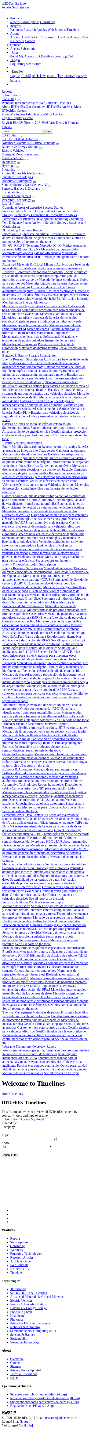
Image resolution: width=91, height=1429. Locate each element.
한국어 (52, 76)
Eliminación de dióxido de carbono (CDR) (58, 955)
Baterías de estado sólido (54, 424)
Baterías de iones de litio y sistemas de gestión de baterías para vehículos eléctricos (42, 391)
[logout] (25, 1421)
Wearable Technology (16, 200)
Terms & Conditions (23, 1374)
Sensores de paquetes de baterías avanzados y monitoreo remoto (40, 365)
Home (6, 1094)
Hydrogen (8, 165)
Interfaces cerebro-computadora (50, 910)
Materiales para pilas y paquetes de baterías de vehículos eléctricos (43, 406)
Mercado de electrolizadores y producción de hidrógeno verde (43, 674)
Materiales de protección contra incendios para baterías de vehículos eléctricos (45, 488)
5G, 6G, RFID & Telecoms (20, 139)
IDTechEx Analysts (68, 37)
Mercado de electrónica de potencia (25, 530)
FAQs (14, 1378)
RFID (37, 257)
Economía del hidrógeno (57, 598)
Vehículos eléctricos (61, 484)
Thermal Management (16, 196)
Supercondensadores (16, 427)
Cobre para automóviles (55, 465)
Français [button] (73, 122)
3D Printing (9, 135)
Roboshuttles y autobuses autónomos (40, 803)
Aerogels (8, 272)
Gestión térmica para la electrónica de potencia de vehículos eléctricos (40, 555)
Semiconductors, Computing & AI (33, 1331)
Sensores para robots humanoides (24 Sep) (38, 1394)
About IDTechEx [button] (13, 106)
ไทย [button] (52, 122)
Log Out (67, 56)
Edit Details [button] (34, 114)
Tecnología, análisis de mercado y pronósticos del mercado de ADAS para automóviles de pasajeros (41, 520)
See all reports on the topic (34, 241)
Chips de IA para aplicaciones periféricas (45, 820)
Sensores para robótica (43, 807)
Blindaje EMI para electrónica (54, 291)
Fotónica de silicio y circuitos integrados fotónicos (43, 718)
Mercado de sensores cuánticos (34, 762)
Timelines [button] (64, 103)
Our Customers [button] (36, 106)
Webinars (16, 29)
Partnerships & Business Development (28, 219)
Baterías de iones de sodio (19, 424)
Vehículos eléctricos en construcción (53, 481)
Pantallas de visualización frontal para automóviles (43, 501)
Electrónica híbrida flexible (60, 735)
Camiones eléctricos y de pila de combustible (44, 471)
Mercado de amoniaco (58, 568)
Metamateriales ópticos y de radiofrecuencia (31, 253)
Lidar (57, 712)
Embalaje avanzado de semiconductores (42, 705)
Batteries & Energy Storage (20, 146)
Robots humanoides (51, 784)
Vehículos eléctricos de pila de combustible (51, 670)
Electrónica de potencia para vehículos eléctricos (47, 526)
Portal (14, 56)
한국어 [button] (43, 122)
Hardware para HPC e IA (42, 841)
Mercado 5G (48, 245)
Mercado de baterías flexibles (27, 389)
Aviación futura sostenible (36, 549)
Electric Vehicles (13, 150)
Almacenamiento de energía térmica (26, 431)
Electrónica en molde (16, 739)
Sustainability (11, 192)
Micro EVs (22, 515)
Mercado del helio (44, 298)
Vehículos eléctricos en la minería (24, 484)
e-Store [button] (47, 114)
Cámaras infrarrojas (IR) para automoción (39, 788)
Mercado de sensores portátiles (22, 1073)
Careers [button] (22, 110)
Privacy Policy (20, 1370)
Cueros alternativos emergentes (35, 970)
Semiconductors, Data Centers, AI (24, 184)
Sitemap (15, 1366)
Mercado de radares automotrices (55, 769)
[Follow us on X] (49, 1188)
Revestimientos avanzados (64, 268)
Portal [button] (6, 114)
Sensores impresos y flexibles (34, 743)
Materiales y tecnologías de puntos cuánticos (40, 338)
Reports (15, 22)
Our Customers (44, 37)
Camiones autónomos (70, 450)
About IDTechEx (21, 37)
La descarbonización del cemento (38, 585)
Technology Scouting (68, 219)
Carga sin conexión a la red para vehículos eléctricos (41, 691)
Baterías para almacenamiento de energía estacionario (43, 376)
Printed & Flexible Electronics (22, 173)
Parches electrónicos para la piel (65, 731)
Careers (30, 41)
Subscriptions (30, 22)
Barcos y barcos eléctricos (66, 473)
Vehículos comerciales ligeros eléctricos (28, 477)
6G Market (65, 245)
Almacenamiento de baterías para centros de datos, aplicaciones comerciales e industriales (42, 382)
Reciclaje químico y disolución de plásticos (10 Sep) (45, 1398)
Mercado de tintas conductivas (59, 279)
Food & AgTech (12, 158)
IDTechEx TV (20, 1269)
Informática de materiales (19, 333)
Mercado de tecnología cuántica (23, 864)
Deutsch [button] (61, 122)
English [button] (7, 122)
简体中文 (39, 76)
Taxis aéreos (47, 450)
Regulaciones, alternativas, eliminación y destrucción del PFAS (42, 638)
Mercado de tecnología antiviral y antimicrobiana (50, 644)
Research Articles (35, 29)
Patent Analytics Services (39, 222)
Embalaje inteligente (55, 257)
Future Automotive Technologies (51, 500)
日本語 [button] (18, 122)
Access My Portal (32, 1119)
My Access (26, 56)
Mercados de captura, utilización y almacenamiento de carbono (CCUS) (35, 577)
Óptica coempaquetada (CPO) (40, 708)
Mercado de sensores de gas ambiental (58, 917)
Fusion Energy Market (44, 591)
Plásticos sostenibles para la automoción (59, 1005)
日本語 (26, 76)
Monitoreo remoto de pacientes (23, 659)
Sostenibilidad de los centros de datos (45, 625)
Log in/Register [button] (12, 118)
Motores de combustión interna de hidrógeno (44, 600)
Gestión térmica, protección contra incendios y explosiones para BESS (44, 433)
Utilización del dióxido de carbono (47, 583)
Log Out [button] (58, 114)
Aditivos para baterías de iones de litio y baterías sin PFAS (45, 266)
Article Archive (20, 1261)
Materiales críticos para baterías (47, 283)
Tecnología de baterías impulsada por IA (35, 370)
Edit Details (42, 56)
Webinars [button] (8, 103)
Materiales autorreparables (19, 344)
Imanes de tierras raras (60, 340)
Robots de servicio (71, 807)
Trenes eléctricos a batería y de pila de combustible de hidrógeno (44, 460)
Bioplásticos (23, 272)
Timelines (72, 29)
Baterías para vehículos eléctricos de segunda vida (51, 534)
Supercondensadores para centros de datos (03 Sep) (44, 1402)
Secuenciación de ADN (53, 651)
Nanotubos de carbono (47, 272)
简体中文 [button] (30, 122)
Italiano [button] (7, 127)
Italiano (15, 80)
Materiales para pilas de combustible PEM (39, 689)
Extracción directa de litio (48, 287)
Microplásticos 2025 (15, 978)
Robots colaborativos (32, 781)
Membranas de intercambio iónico (25, 302)
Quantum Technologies (17, 177)
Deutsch (69, 76)
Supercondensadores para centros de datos (58, 427)
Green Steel (33, 598)
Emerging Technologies (26, 1253)
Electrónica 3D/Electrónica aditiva (65, 727)
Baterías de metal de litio (36, 401)
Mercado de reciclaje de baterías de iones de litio (34, 306)
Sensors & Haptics (22, 1334)
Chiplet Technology (67, 830)
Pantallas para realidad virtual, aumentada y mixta (43, 911)
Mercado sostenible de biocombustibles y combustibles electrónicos (42, 627)
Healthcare (9, 162)
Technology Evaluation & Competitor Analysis (45, 215)
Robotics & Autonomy (17, 181)
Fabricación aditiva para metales (33, 238)
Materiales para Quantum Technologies (53, 329)
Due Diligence (12, 222)
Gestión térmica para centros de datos (42, 1027)
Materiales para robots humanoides (25, 325)
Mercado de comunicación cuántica (26, 758)
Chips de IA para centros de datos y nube (52, 818)
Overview (16, 1359)
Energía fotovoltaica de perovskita (63, 617)
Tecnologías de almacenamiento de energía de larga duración (38, 403)
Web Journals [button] (48, 103)
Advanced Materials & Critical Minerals (28, 143)
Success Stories (53, 207)
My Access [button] (17, 114)
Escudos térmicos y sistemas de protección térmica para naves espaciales (45, 1018)
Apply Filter (10, 1154)
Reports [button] (7, 91)
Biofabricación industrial (73, 298)
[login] (28, 1425)
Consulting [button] (9, 99)
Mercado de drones (59, 781)
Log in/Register (20, 64)
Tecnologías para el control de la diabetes (29, 648)
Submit (47, 131)
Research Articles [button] (26, 103)
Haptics (7, 921)
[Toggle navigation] (3, 12)
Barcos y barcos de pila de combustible (28, 496)
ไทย (60, 76)
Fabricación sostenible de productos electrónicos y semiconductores (39, 881)
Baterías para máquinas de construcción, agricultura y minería (41, 372)
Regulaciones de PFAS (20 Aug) (32, 1405)
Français (81, 76)
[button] (16, 18)
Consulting (47, 22)
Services (8, 211)
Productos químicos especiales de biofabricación (44, 570)
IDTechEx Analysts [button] (60, 106)
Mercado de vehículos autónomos (24, 454)
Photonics (8, 169)
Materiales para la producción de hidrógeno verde (48, 321)
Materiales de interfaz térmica (38, 348)
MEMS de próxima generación (59, 929)
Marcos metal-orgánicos (52, 333)
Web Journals (57, 29)
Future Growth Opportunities (33, 211)
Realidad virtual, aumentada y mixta (63, 1069)
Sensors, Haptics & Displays (21, 188)
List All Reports (12, 203)
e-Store (56, 56)
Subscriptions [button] (11, 95)
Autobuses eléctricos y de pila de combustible (42, 469)
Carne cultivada (35, 636)
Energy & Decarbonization (20, 154)
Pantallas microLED (54, 716)
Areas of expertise (30, 207)
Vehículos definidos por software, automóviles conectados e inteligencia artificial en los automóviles (43, 545)
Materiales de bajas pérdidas (60, 249)
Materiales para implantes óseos (61, 314)
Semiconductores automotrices (22, 538)
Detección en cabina (15, 845)
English (15, 76)
